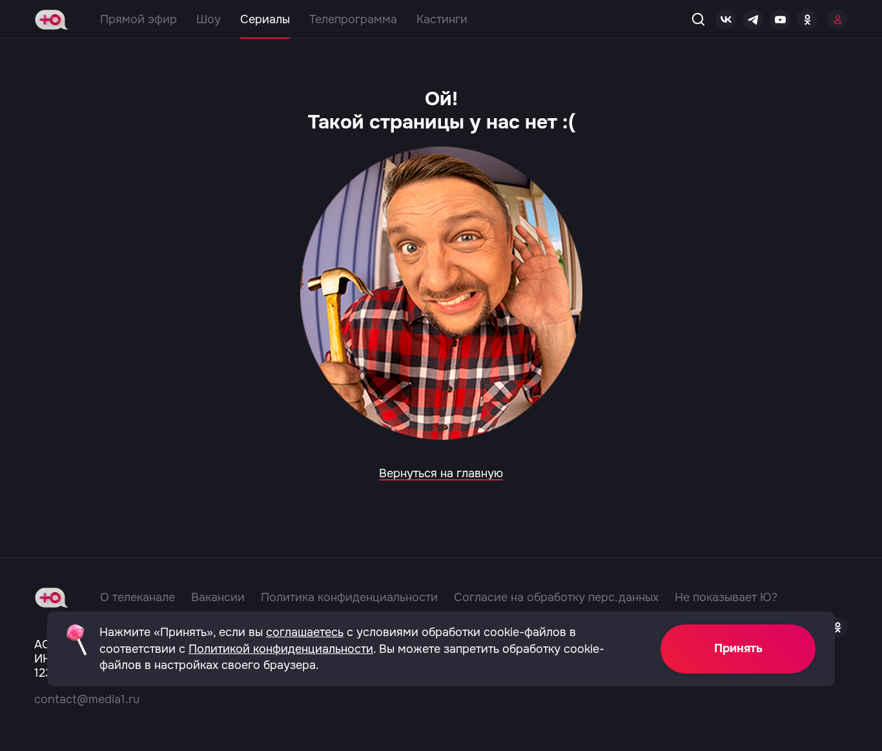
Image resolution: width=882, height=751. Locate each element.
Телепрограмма (353, 19)
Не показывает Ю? (726, 597)
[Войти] (837, 19)
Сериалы (265, 19)
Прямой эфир (138, 19)
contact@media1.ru (86, 699)
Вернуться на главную (441, 473)
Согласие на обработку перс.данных (556, 597)
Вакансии (218, 597)
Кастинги (441, 19)
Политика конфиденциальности (349, 597)
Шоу (208, 19)
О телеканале (137, 597)
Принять (738, 648)
